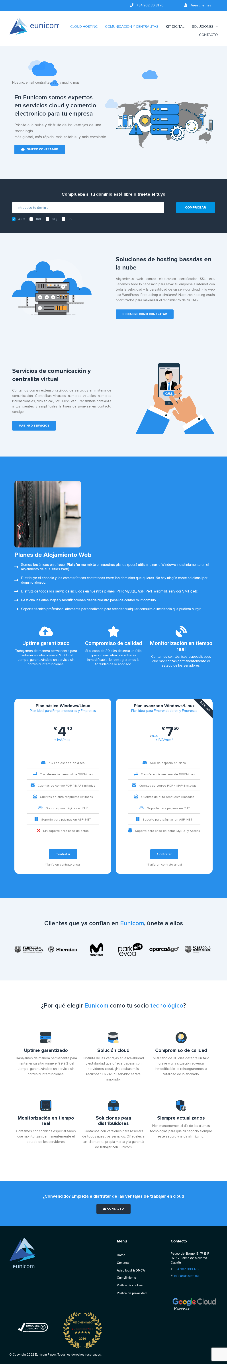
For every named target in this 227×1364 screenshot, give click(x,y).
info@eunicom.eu (186, 1276)
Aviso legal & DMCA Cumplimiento (131, 1274)
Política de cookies (130, 1285)
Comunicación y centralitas (131, 27)
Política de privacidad (132, 1293)
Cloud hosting (84, 27)
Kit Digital (175, 27)
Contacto (208, 35)
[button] (39, 149)
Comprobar (195, 207)
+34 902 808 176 (186, 1269)
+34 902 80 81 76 (150, 5)
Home (121, 1255)
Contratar (63, 854)
